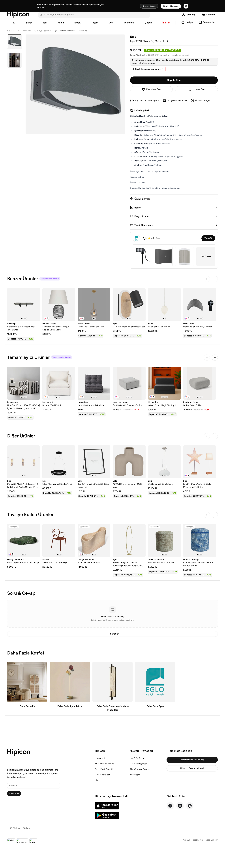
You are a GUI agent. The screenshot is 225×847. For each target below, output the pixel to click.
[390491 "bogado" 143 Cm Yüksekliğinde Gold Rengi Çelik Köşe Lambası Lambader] (129, 540)
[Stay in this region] (186, 6)
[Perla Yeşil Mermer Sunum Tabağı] (23, 540)
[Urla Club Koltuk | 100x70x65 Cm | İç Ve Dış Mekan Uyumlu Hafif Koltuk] (23, 383)
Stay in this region (170, 6)
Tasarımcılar (209, 22)
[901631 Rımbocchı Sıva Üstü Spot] (129, 304)
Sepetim (210, 14)
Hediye (189, 22)
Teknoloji (129, 22)
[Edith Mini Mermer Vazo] (94, 540)
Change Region (149, 6)
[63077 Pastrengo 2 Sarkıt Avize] (58, 461)
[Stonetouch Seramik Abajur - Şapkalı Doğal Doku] (58, 304)
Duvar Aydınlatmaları (42, 31)
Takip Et (208, 238)
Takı (45, 22)
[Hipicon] (18, 14)
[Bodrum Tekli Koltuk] (58, 383)
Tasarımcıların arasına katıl (192, 759)
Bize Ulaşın (134, 774)
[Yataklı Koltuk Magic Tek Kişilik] (164, 383)
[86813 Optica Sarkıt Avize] (164, 461)
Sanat (29, 22)
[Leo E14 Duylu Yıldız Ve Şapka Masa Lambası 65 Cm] (199, 461)
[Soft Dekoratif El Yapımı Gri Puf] (129, 383)
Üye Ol (12, 793)
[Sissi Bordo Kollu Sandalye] (58, 540)
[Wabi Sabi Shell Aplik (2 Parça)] (199, 304)
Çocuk (148, 22)
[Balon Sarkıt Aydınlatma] (164, 304)
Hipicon (10, 31)
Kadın (61, 22)
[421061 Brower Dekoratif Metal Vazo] (129, 461)
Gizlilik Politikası (102, 774)
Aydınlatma (26, 31)
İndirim (166, 22)
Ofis (111, 22)
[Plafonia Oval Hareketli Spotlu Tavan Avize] (23, 304)
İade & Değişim (136, 758)
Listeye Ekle (198, 89)
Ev (14, 22)
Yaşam (94, 22)
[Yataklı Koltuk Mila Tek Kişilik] (94, 383)
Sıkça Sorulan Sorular (139, 769)
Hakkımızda (100, 758)
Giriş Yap (191, 14)
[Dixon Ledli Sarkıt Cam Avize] (94, 304)
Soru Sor (114, 634)
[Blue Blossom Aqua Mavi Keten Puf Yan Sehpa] (199, 540)
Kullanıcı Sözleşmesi (104, 763)
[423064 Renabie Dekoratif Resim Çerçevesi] (94, 461)
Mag (97, 780)
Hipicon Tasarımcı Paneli (192, 768)
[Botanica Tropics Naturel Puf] (164, 540)
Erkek (77, 22)
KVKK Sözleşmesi (138, 763)
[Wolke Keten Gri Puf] (199, 383)
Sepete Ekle (174, 80)
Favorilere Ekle (153, 89)
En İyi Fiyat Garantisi (104, 769)
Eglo (55, 31)
